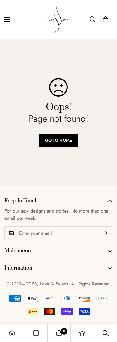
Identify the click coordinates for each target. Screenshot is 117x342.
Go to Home (58, 140)
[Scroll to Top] (106, 310)
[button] (105, 19)
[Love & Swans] (58, 19)
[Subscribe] (105, 233)
